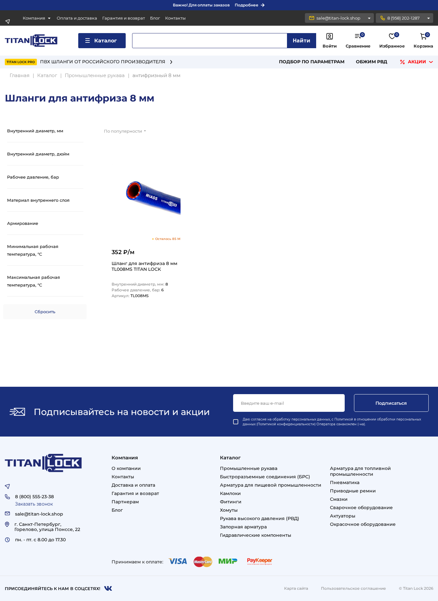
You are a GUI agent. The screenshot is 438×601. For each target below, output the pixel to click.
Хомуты (229, 510)
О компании (126, 468)
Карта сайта (296, 588)
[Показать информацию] (369, 18)
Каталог (105, 41)
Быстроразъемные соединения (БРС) (265, 477)
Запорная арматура (243, 527)
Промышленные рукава (248, 468)
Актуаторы (342, 516)
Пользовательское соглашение (353, 588)
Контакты (175, 18)
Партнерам (125, 502)
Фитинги (230, 502)
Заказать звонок (34, 504)
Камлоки (230, 493)
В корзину (166, 315)
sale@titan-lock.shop (338, 18)
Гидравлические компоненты (255, 535)
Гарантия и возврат (123, 18)
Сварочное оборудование (361, 507)
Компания (34, 18)
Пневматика (344, 482)
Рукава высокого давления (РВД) (259, 518)
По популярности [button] (123, 131)
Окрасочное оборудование (363, 524)
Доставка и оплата (133, 485)
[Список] (409, 133)
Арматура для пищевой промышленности (270, 485)
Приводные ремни (353, 491)
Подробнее (246, 5)
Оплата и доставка (77, 18)
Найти (301, 40)
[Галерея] (425, 133)
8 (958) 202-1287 (403, 18)
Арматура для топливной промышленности (360, 471)
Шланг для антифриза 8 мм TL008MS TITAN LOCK (144, 266)
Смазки (339, 499)
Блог (155, 18)
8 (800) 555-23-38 (34, 496)
